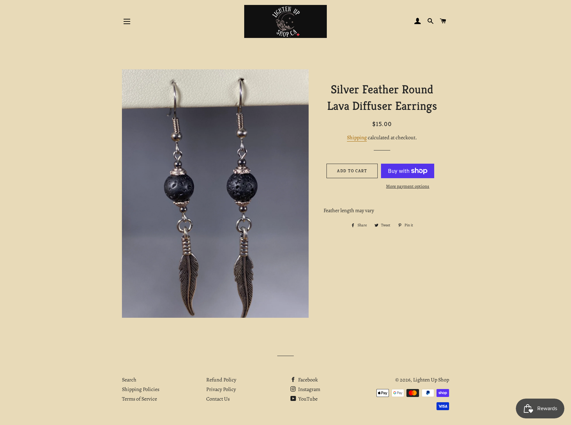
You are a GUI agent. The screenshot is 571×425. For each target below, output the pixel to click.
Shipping (357, 137)
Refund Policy (221, 379)
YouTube (307, 399)
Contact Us (218, 399)
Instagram (308, 389)
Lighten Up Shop (431, 379)
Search (129, 379)
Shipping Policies (140, 389)
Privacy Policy (221, 389)
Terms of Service (139, 399)
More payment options (407, 186)
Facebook (307, 379)
